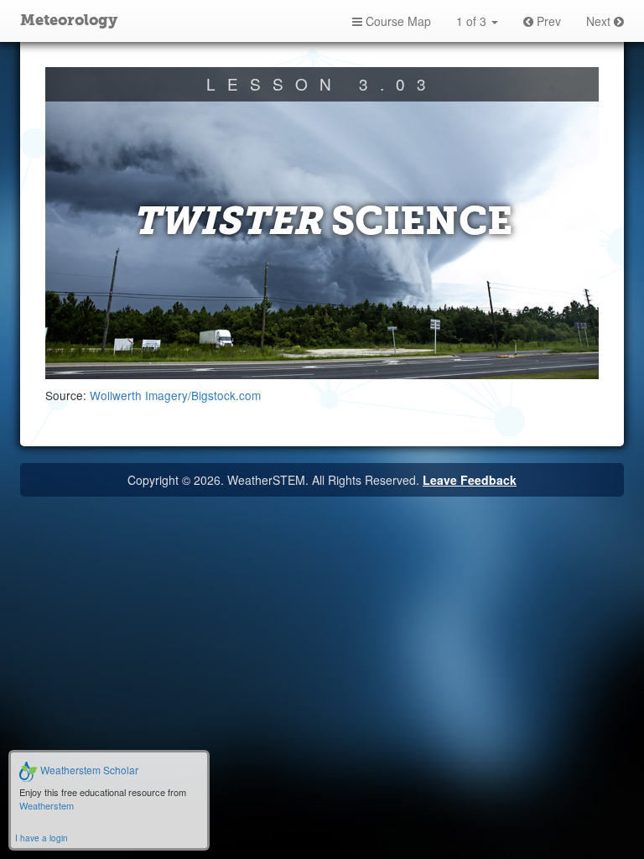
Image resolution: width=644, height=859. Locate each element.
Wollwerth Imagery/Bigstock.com (175, 395)
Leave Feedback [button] (470, 479)
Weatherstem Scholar (88, 770)
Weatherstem (46, 805)
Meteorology (68, 21)
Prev (547, 21)
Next (600, 21)
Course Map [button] (396, 21)
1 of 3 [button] (473, 21)
